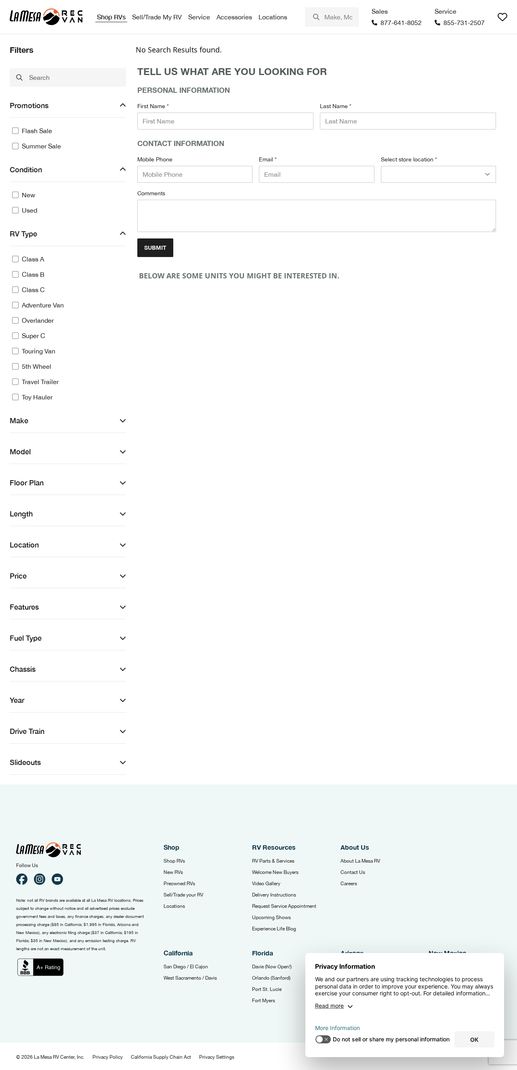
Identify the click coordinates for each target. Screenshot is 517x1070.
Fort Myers (263, 1000)
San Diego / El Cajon (186, 967)
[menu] (332, 17)
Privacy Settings (216, 1057)
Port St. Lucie (267, 989)
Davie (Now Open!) (272, 967)
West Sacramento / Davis (190, 978)
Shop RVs (174, 861)
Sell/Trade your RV (183, 895)
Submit (155, 247)
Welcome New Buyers (275, 872)
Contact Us (352, 872)
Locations (174, 906)
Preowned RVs (179, 883)
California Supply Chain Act (161, 1057)
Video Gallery (266, 883)
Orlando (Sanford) (271, 978)
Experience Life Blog (274, 929)
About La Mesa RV (360, 861)
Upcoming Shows (271, 917)
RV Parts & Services (273, 861)
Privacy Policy (107, 1057)
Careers (348, 883)
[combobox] (332, 17)
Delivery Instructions (274, 895)
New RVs (173, 872)
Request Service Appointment (284, 906)
